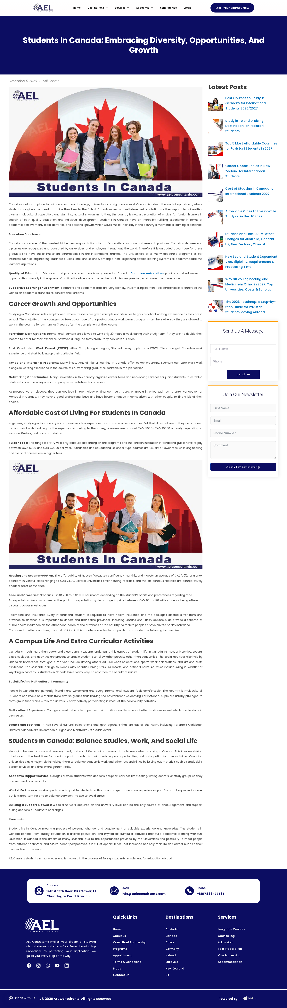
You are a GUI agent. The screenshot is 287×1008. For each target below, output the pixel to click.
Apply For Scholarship (243, 467)
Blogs (187, 8)
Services (120, 8)
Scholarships (168, 8)
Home (77, 8)
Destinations (96, 8)
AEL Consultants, (67, 998)
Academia (142, 8)
